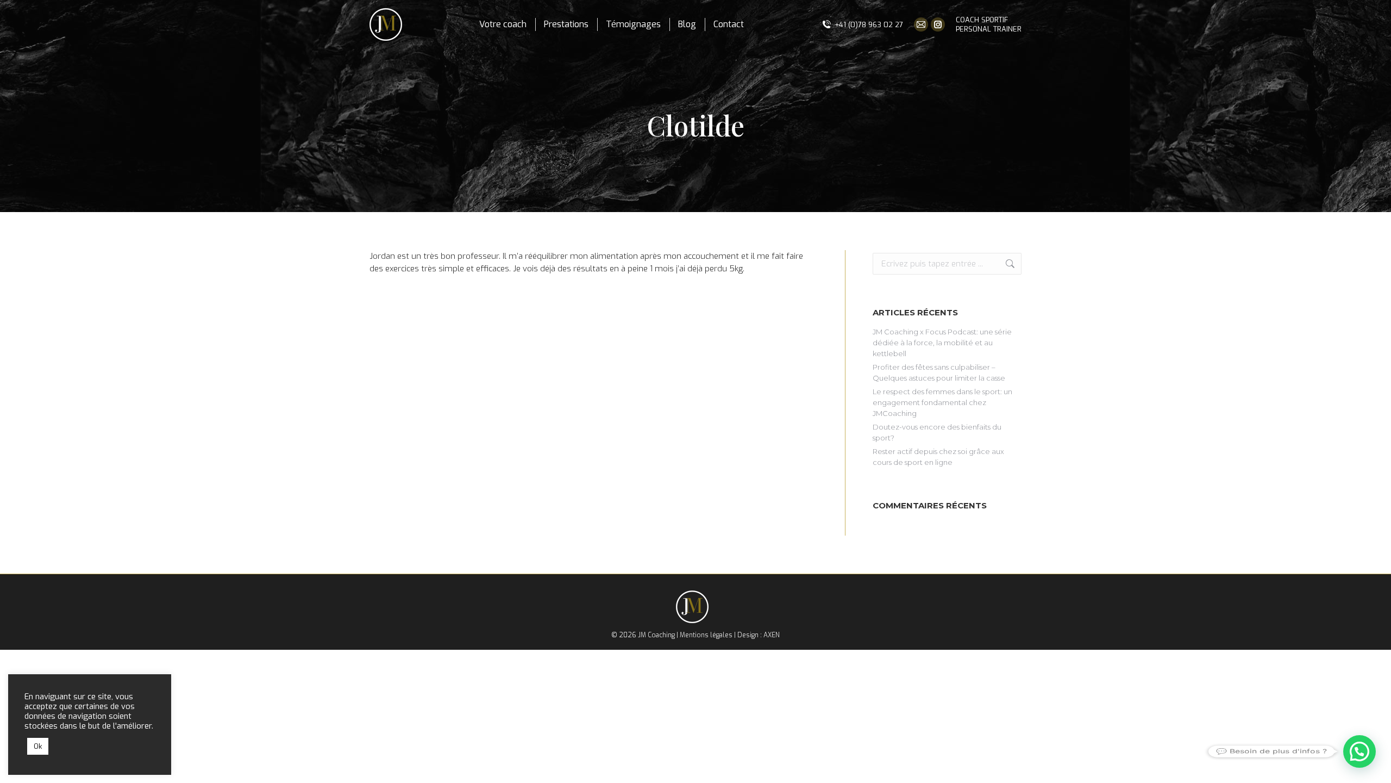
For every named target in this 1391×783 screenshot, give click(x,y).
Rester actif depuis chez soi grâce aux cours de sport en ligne (938, 457)
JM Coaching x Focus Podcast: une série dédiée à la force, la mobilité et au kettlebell (942, 342)
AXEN (771, 635)
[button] (1359, 751)
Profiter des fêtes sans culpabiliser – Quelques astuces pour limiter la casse (939, 372)
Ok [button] (38, 746)
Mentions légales (706, 635)
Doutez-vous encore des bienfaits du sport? (937, 432)
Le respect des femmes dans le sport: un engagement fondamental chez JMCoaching (942, 402)
